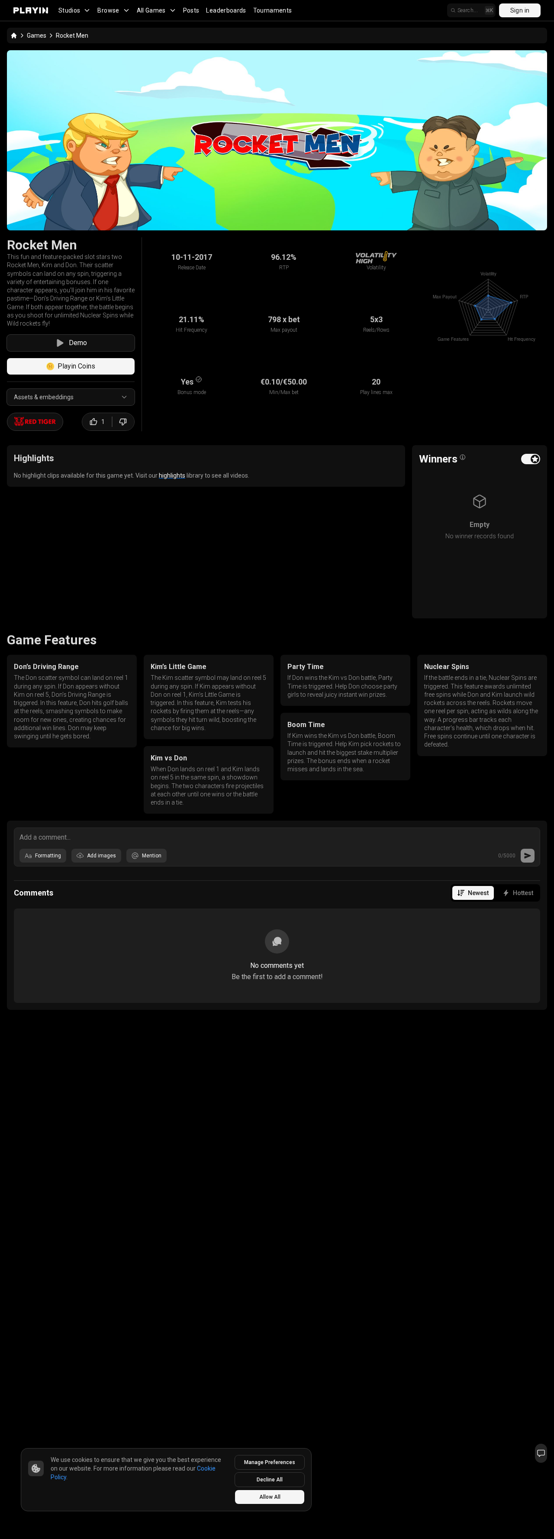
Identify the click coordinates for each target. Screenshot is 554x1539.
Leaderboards (226, 10)
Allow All (269, 1497)
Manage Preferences (269, 1462)
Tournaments (272, 10)
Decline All (270, 1480)
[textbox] (277, 836)
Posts (191, 10)
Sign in (519, 10)
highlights (172, 475)
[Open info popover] (462, 457)
